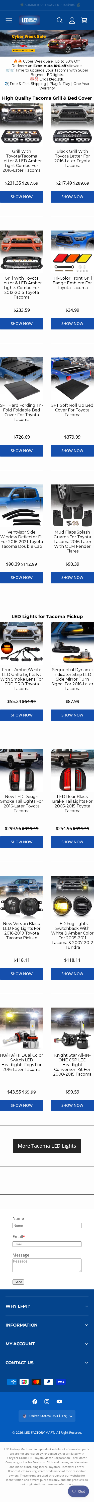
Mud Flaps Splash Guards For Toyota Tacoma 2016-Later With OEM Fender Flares (72, 541)
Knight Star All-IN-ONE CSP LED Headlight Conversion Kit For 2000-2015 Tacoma (72, 1065)
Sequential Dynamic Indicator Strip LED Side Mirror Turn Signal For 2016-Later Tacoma (72, 679)
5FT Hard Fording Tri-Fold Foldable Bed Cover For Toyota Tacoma (21, 412)
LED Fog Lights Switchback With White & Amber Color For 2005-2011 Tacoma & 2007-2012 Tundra (72, 935)
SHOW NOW (22, 196)
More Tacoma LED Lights (47, 1145)
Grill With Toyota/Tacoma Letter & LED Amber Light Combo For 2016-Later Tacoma (22, 161)
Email (18, 1236)
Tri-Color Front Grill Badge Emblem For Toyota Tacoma (72, 283)
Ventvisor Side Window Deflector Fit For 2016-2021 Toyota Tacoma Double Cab (21, 539)
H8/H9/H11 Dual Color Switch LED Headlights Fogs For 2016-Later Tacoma (21, 1062)
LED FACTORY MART (39, 1432)
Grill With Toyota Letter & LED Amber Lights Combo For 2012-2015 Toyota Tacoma (22, 288)
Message (21, 1255)
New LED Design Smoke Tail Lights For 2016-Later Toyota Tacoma (21, 803)
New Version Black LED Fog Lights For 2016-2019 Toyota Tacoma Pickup (22, 930)
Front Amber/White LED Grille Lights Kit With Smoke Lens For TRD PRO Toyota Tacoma (21, 679)
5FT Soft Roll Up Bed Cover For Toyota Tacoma (72, 410)
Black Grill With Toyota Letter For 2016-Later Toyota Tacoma (72, 158)
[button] (9, 20)
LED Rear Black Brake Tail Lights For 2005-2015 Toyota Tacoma (72, 803)
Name (18, 1218)
